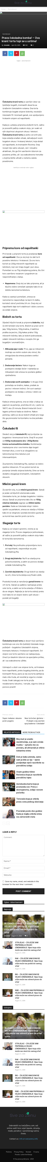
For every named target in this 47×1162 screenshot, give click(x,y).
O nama (36, 1152)
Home (3, 9)
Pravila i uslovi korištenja (23, 1154)
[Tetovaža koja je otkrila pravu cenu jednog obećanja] (9, 801)
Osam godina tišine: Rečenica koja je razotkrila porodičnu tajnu (29, 774)
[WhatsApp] (22, 53)
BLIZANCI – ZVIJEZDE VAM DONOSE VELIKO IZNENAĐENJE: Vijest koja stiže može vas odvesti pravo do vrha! (23, 1031)
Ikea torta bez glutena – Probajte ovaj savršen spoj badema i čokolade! (34, 721)
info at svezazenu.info (28, 1139)
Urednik (7, 45)
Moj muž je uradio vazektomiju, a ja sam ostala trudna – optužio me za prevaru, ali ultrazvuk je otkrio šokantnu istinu (30, 745)
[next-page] (8, 823)
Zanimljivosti (12, 9)
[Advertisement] (24, 80)
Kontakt (28, 1152)
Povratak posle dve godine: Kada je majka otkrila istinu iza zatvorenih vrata (29, 814)
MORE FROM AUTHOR (31, 732)
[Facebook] (5, 53)
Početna (9, 1152)
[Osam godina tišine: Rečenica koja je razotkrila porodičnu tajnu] (9, 774)
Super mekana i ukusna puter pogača (12, 719)
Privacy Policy (18, 1152)
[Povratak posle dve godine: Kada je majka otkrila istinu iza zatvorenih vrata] (9, 814)
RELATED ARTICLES (12, 732)
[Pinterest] (16, 53)
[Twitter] (10, 53)
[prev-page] (4, 823)
